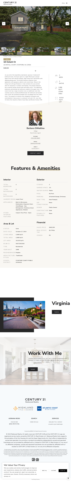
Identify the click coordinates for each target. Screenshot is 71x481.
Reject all (44, 470)
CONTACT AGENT (35, 153)
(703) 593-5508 (14, 422)
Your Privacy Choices (36, 479)
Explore (56, 312)
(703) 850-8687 (35, 138)
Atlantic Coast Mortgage (55, 424)
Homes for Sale (34, 422)
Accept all (62, 470)
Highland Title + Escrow (55, 422)
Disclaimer (44, 431)
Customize (53, 470)
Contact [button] (33, 369)
